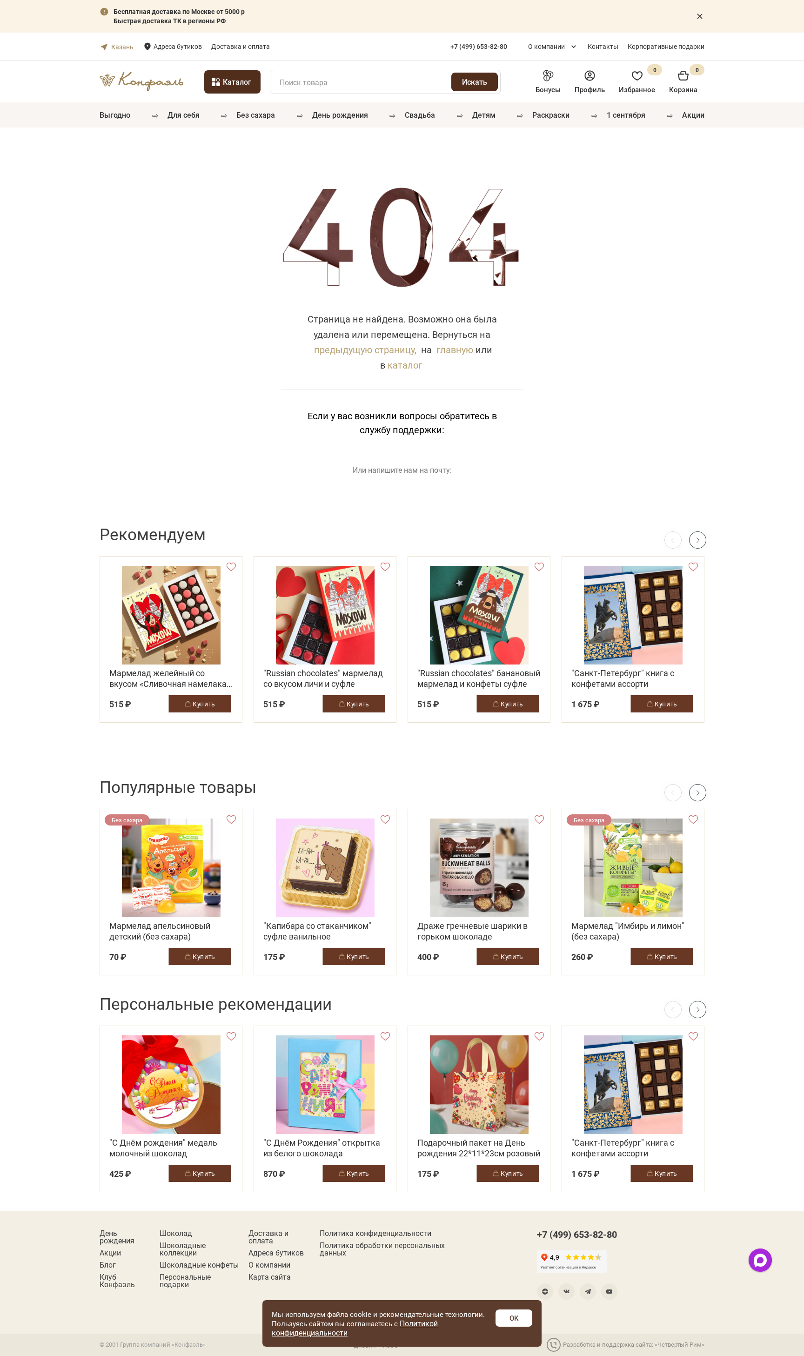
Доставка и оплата (240, 46)
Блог (108, 1265)
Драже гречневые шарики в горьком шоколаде (472, 931)
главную (454, 349)
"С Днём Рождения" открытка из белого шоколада (321, 1148)
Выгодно (115, 115)
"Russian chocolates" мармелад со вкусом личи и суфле (323, 678)
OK (513, 1317)
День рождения (340, 115)
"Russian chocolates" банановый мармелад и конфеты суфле (478, 678)
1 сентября (626, 115)
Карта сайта (269, 1277)
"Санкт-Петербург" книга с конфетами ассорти (622, 678)
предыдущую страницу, (365, 349)
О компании (546, 46)
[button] (697, 540)
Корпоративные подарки (666, 46)
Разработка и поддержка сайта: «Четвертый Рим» (633, 1344)
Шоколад (176, 1233)
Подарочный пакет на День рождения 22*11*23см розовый (478, 1148)
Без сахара (255, 115)
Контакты (603, 46)
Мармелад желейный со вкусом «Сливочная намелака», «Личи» (170, 678)
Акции (693, 115)
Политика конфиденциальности (375, 1233)
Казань (122, 46)
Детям (484, 115)
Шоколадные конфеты (199, 1265)
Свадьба (420, 115)
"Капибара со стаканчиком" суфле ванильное (317, 931)
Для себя (184, 115)
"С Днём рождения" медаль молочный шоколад (163, 1148)
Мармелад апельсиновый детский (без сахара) (159, 931)
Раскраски (551, 115)
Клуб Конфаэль (117, 1280)
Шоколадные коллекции (183, 1249)
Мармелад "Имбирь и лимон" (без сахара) (627, 931)
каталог (405, 365)
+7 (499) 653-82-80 (577, 1234)
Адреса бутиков (178, 46)
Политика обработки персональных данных (382, 1249)
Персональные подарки (185, 1280)
